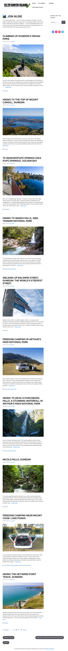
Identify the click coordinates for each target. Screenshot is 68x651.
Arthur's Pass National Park (10, 389)
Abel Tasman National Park (10, 268)
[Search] (63, 22)
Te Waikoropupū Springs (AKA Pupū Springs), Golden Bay (22, 159)
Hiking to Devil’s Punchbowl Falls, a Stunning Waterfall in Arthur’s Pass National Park (23, 401)
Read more (8, 87)
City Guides (41, 3)
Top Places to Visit (37, 7)
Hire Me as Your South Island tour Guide (50, 637)
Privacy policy (8, 637)
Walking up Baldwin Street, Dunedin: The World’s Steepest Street (23, 280)
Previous (6, 629)
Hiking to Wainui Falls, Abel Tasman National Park (21, 219)
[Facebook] (53, 32)
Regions (51, 3)
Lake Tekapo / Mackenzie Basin (11, 565)
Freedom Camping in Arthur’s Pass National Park (22, 340)
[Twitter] (62, 32)
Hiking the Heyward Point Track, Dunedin (19, 575)
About (34, 3)
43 (14, 629)
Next (25, 629)
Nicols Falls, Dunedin (17, 459)
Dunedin (6, 90)
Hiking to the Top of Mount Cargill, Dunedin (20, 101)
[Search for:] (56, 22)
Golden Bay (6, 209)
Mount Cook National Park (24, 565)
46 (21, 629)
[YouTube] (59, 32)
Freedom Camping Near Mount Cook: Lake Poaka (22, 517)
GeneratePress (49, 648)
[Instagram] (56, 32)
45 (19, 629)
